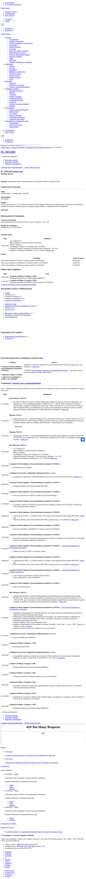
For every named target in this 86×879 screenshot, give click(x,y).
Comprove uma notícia (16, 119)
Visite (11, 79)
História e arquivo (15, 77)
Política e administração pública (19, 55)
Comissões (12, 94)
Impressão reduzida (11, 160)
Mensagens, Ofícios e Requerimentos (17, 313)
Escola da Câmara (15, 73)
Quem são (12, 83)
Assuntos (8, 37)
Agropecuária (13, 39)
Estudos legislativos (15, 98)
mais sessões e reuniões (8, 823)
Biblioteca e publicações (17, 72)
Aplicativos (9, 874)
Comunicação (9, 108)
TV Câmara (13, 113)
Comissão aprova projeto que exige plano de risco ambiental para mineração (30, 755)
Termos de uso (10, 872)
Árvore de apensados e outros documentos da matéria (18, 284)
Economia (12, 49)
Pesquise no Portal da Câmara (11, 145)
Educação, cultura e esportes (18, 51)
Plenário (12, 92)
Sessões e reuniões (15, 96)
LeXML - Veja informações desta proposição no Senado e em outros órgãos (37, 832)
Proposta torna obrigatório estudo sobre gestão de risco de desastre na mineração (31, 762)
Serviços (12, 68)
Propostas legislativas (16, 91)
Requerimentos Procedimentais (15, 336)
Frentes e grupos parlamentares (19, 87)
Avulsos (7, 293)
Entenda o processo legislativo (19, 104)
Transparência (13, 123)
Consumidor (13, 45)
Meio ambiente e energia (17, 53)
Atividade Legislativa (12, 89)
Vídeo (11, 787)
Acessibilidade (10, 13)
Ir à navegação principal (13, 4)
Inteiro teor (18, 171)
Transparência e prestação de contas (17, 121)
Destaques (8, 338)
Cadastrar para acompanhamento (12, 167)
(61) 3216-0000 (29, 846)
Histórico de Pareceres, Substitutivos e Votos (20, 306)
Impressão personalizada (13, 164)
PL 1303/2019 (8, 152)
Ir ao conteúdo (10, 2)
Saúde (11, 58)
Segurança (12, 60)
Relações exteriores (15, 56)
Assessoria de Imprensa (17, 117)
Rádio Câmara (14, 111)
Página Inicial (5, 147)
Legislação (12, 102)
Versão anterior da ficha (32, 167)
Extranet (8, 876)
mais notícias (5, 766)
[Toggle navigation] (11, 34)
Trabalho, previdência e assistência (20, 62)
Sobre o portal (9, 871)
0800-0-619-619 (22, 844)
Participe (12, 106)
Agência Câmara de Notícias (18, 110)
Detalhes (12, 789)
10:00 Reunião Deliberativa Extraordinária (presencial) (50, 370)
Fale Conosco (9, 15)
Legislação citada (10, 304)
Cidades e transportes (16, 41)
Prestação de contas (15, 125)
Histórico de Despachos (13, 300)
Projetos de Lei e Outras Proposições (39, 147)
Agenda (11, 66)
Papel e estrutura (14, 75)
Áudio (11, 785)
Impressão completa (11, 162)
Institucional (9, 64)
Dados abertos (14, 127)
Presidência (13, 70)
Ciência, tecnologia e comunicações (21, 43)
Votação (29, 626)
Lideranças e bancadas (16, 85)
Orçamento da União (16, 100)
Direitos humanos (15, 47)
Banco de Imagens (15, 115)
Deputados (8, 81)
